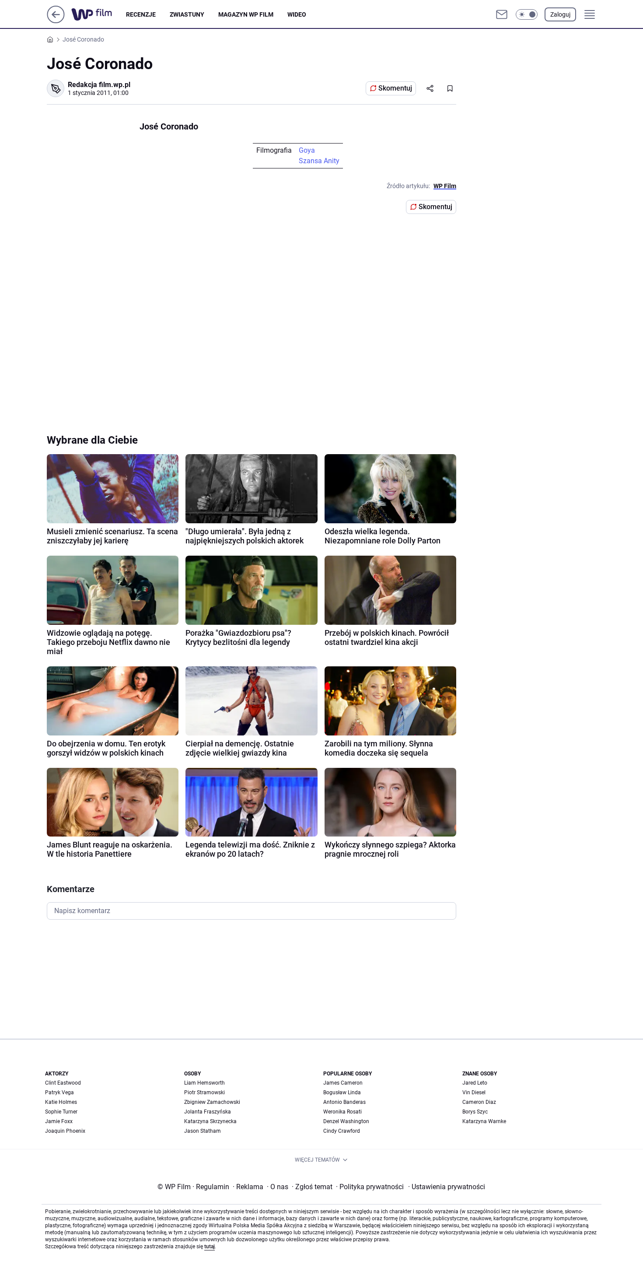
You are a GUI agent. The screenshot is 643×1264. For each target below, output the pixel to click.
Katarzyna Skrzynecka (210, 1121)
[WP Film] (98, 14)
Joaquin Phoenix (65, 1131)
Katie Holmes (61, 1102)
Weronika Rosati (342, 1112)
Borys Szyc (475, 1112)
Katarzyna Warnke (484, 1121)
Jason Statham (202, 1131)
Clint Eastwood (63, 1083)
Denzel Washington (346, 1121)
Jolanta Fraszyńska (207, 1112)
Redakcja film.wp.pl (99, 85)
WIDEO (296, 14)
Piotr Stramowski (204, 1092)
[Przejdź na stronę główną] (56, 21)
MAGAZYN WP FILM (245, 14)
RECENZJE (141, 14)
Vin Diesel (474, 1092)
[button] (527, 14)
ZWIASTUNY (187, 14)
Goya (307, 150)
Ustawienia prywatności (446, 1187)
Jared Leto (474, 1083)
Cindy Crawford (341, 1131)
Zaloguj (560, 14)
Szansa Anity (319, 161)
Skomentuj (395, 88)
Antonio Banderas (344, 1102)
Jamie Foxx (59, 1121)
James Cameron (343, 1083)
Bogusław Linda (342, 1092)
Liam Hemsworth (204, 1083)
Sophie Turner (61, 1112)
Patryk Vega (59, 1092)
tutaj (209, 1246)
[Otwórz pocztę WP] (502, 14)
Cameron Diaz (479, 1102)
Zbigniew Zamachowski (212, 1102)
